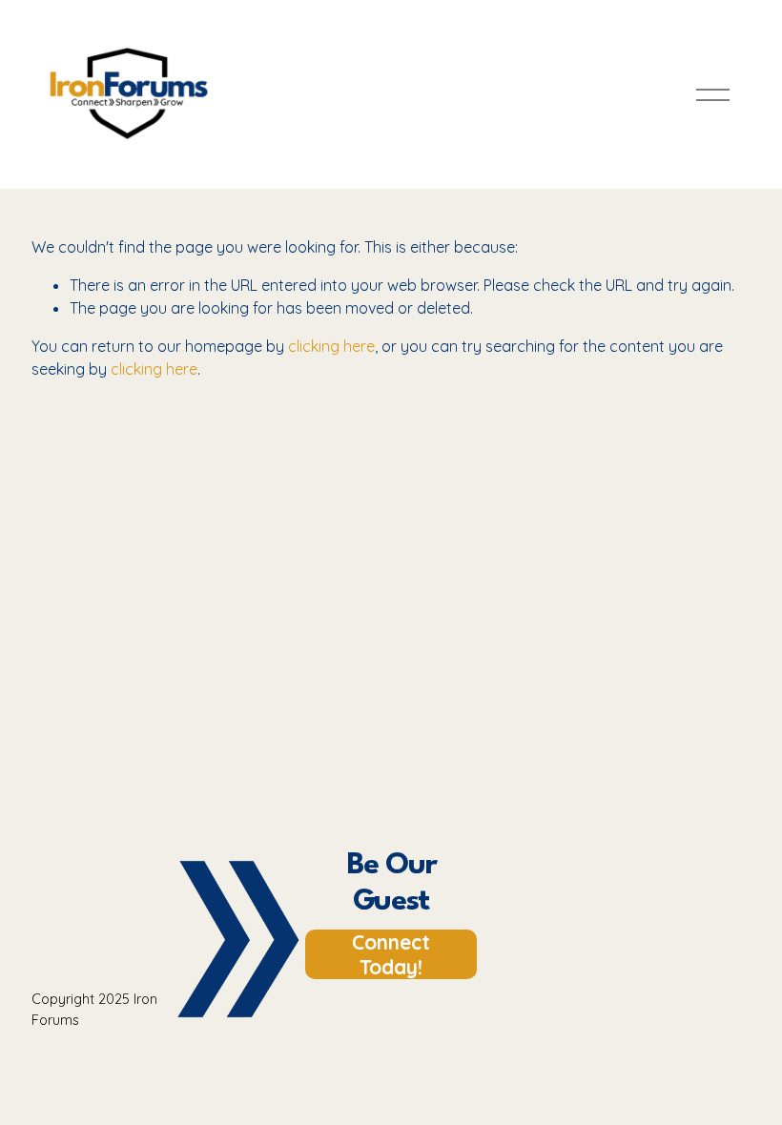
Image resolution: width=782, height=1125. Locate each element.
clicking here (331, 346)
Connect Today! (391, 954)
